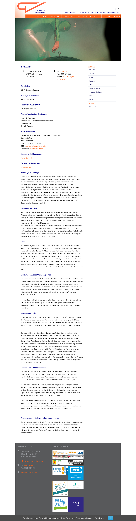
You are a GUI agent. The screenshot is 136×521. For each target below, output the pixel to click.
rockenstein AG (26, 167)
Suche (91, 99)
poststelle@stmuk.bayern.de (36, 146)
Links (90, 96)
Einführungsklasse (94, 88)
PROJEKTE (107, 16)
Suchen (118, 9)
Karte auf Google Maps (29, 472)
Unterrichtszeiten (94, 70)
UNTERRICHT (82, 16)
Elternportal (92, 81)
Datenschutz (92, 107)
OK (110, 518)
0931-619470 (64, 71)
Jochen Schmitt (26, 158)
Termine (91, 74)
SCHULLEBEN (95, 16)
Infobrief (91, 77)
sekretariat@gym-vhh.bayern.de (32, 461)
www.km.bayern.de (36, 149)
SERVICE (117, 16)
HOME (37, 16)
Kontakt (91, 85)
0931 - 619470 (29, 465)
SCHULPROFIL (68, 16)
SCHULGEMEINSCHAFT (51, 16)
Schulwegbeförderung (95, 92)
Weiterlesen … (100, 518)
